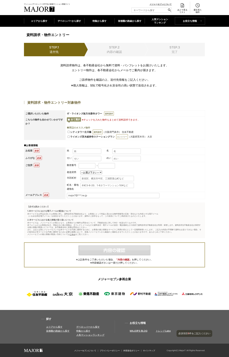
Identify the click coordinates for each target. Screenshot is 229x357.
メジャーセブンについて (161, 4)
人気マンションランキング (90, 334)
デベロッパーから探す (69, 20)
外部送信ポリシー (131, 350)
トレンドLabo (163, 330)
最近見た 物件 (198, 11)
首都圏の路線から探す (129, 20)
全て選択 (75, 119)
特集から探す (100, 20)
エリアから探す (39, 20)
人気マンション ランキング (160, 21)
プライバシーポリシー (110, 350)
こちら (72, 234)
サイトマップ (149, 350)
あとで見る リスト (182, 11)
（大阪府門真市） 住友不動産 (102, 131)
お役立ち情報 (190, 20)
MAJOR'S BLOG (138, 330)
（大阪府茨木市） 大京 (111, 136)
